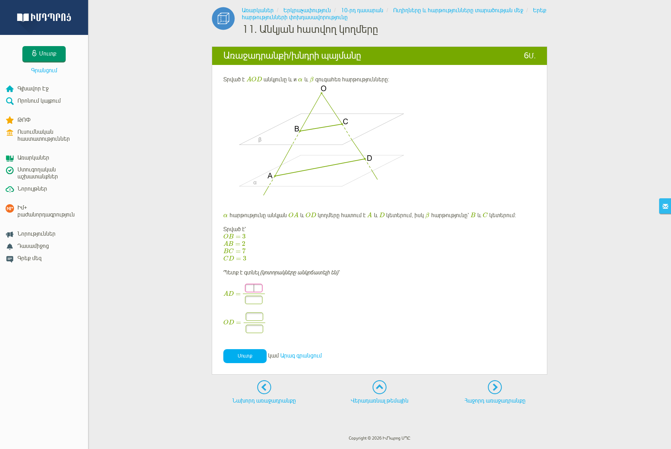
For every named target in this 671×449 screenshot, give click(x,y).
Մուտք (245, 356)
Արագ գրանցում (301, 355)
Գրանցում (44, 70)
